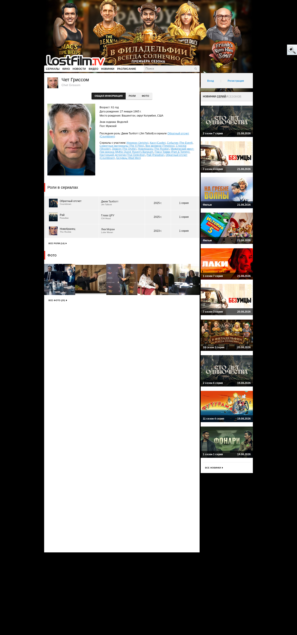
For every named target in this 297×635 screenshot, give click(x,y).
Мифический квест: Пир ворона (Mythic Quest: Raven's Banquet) (147, 150)
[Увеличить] (59, 279)
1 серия (184, 203)
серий (221, 96)
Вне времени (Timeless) (160, 145)
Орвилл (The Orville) (124, 148)
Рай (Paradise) (155, 155)
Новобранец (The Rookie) (153, 148)
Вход (210, 81)
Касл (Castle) (158, 142)
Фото (145, 96)
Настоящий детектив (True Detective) (122, 155)
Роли (132, 96)
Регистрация (236, 81)
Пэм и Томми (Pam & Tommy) (172, 151)
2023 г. (158, 230)
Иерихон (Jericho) (137, 142)
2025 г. (158, 203)
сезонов (234, 96)
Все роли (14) (56, 243)
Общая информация (109, 96)
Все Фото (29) (56, 300)
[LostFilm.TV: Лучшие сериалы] (78, 59)
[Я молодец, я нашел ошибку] (275, 50)
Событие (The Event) (180, 142)
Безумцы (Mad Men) (128, 158)
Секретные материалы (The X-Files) (122, 145)
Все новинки (213, 468)
